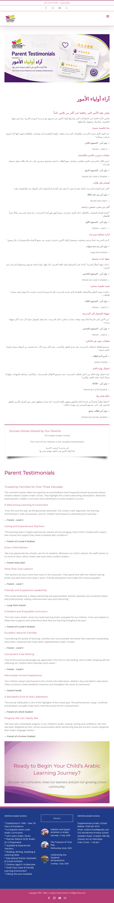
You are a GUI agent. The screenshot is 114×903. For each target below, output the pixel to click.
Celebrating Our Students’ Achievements (59, 857)
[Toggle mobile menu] (108, 16)
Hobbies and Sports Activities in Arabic (60, 831)
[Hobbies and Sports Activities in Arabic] (45, 832)
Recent (57, 818)
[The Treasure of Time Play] (45, 845)
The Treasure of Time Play (61, 843)
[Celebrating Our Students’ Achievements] (45, 859)
